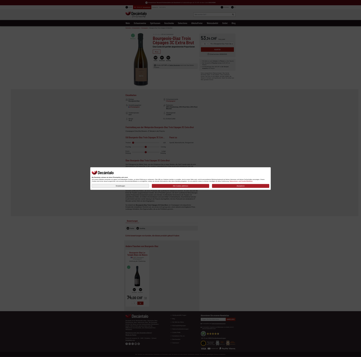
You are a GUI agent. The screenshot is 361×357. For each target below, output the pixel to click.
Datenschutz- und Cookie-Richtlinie (241, 181)
